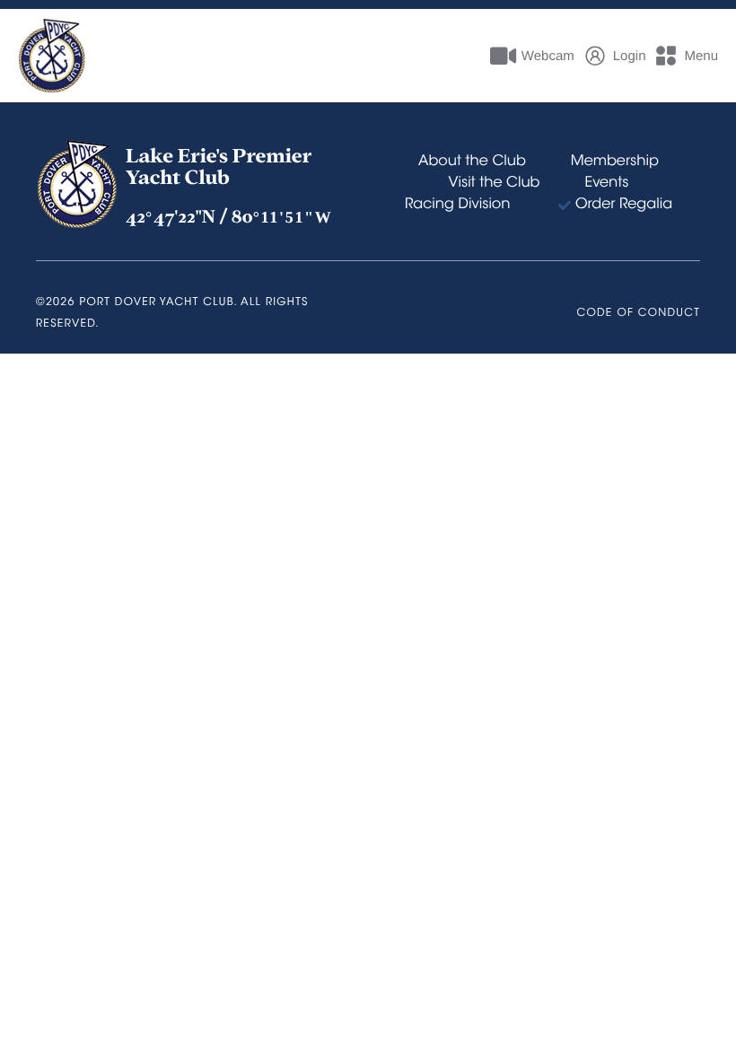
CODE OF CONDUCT (638, 314)
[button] (686, 55)
